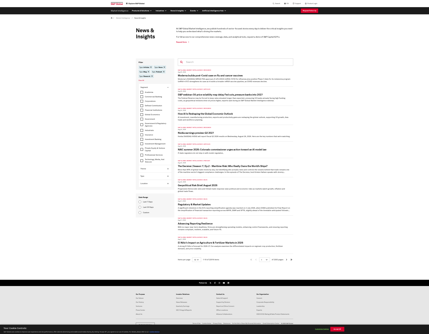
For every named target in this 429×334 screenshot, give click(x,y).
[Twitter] (210, 283)
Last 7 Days (147, 202)
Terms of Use (197, 323)
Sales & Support (222, 298)
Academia (149, 92)
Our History (140, 302)
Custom (146, 212)
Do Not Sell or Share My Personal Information (246, 323)
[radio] (140, 201)
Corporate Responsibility (265, 302)
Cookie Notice (206, 323)
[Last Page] (291, 259)
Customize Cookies (322, 329)
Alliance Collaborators (224, 314)
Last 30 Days (148, 207)
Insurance (149, 135)
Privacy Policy (217, 323)
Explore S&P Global (136, 3)
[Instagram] (219, 283)
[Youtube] (224, 283)
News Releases (181, 302)
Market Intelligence (123, 18)
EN (288, 3)
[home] (111, 18)
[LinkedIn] (228, 283)
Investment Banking (153, 139)
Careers (259, 298)
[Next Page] (286, 259)
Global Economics (152, 114)
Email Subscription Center (271, 323)
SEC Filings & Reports (184, 310)
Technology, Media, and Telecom (154, 160)
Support (298, 3)
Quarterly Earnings (182, 306)
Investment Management (155, 144)
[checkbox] (155, 92)
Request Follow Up (309, 11)
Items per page (184, 260)
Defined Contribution (153, 106)
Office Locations (222, 310)
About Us (139, 314)
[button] (151, 67)
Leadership (261, 306)
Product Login (312, 3)
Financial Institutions (153, 110)
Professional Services (154, 155)
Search (277, 3)
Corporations (150, 101)
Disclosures (226, 323)
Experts (259, 310)
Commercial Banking (153, 97)
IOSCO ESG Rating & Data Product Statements (273, 314)
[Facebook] (215, 283)
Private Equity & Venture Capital (155, 149)
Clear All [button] (141, 80)
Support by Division (223, 302)
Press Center (140, 310)
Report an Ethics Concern (225, 306)
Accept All (337, 329)
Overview (179, 298)
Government (150, 119)
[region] (214, 329)
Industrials (149, 130)
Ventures (139, 306)
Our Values (139, 298)
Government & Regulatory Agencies (155, 124)
